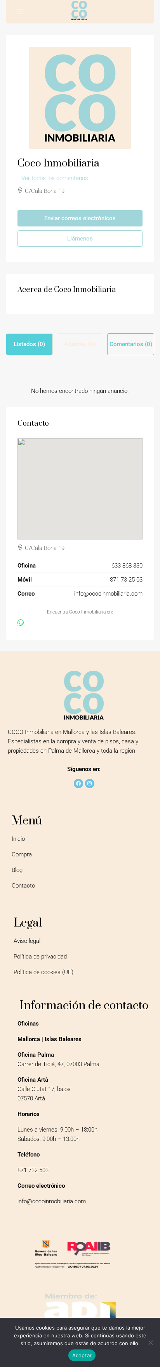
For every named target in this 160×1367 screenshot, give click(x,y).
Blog (17, 870)
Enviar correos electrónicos (80, 218)
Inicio (18, 838)
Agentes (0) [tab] (79, 344)
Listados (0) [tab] (29, 344)
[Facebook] (78, 783)
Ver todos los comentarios (54, 178)
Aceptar (82, 1355)
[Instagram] (89, 783)
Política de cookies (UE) (43, 972)
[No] (150, 1342)
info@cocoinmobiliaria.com (108, 593)
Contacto (23, 885)
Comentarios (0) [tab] (131, 344)
